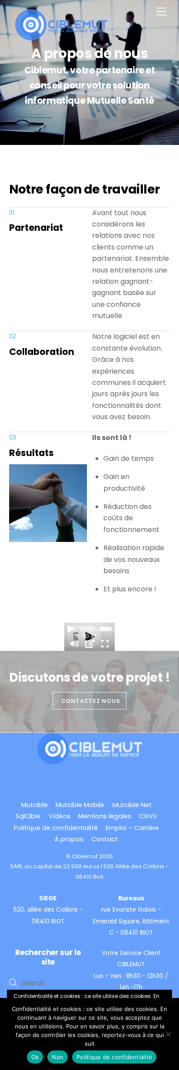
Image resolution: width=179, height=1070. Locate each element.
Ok (35, 1057)
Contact (104, 839)
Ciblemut (85, 856)
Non (57, 1057)
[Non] (168, 1034)
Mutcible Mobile (80, 805)
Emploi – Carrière (132, 828)
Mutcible (34, 805)
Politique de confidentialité (56, 828)
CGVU (148, 816)
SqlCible (28, 816)
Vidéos (59, 816)
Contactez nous (90, 701)
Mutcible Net (132, 805)
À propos (69, 839)
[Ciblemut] (61, 37)
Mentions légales (104, 816)
